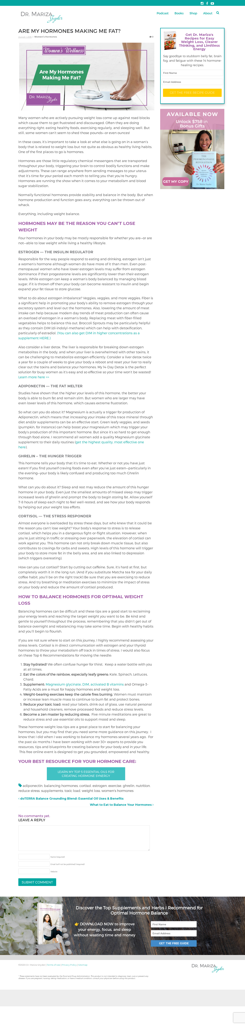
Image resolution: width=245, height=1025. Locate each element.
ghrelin (128, 786)
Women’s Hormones (45, 37)
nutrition (143, 786)
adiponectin (32, 786)
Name (57, 857)
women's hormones (118, 791)
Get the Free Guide (174, 943)
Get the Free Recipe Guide (192, 93)
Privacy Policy (69, 964)
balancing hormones (61, 786)
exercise (114, 786)
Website (53, 871)
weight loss (91, 791)
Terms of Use (53, 964)
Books (179, 13)
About (207, 13)
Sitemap (83, 964)
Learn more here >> (33, 377)
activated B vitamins (107, 684)
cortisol (85, 786)
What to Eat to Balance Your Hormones (121, 805)
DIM (85, 684)
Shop (193, 13)
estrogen (99, 786)
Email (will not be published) (67, 864)
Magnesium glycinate (63, 684)
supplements (52, 791)
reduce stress (29, 791)
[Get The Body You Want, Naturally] (42, 23)
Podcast (162, 13)
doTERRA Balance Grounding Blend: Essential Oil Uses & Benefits (71, 798)
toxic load (72, 791)
